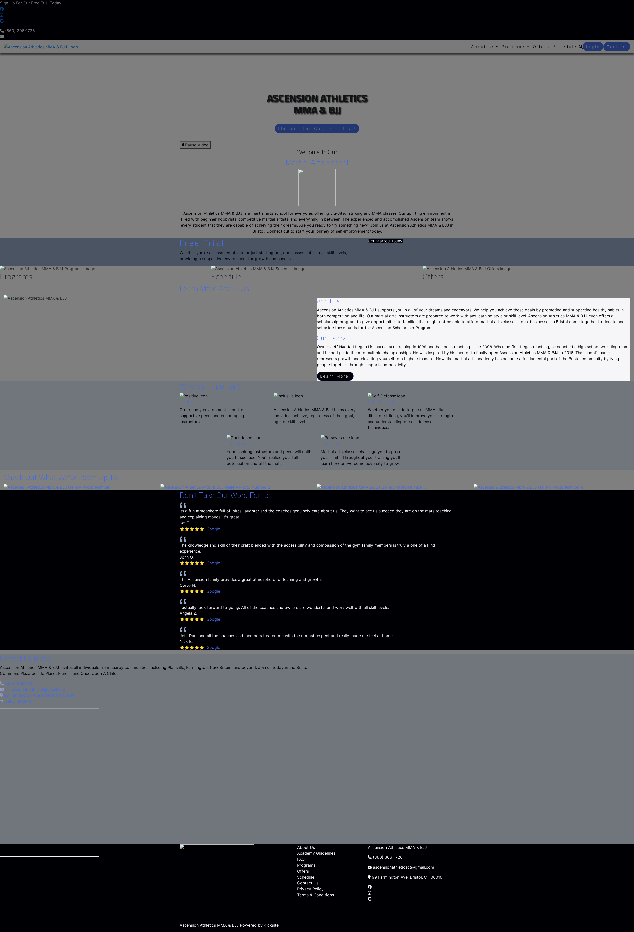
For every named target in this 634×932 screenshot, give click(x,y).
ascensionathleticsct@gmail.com (35, 689)
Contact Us (307, 882)
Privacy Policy (310, 888)
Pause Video (196, 144)
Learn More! (335, 376)
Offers (303, 871)
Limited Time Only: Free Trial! (317, 128)
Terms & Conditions (315, 894)
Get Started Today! (385, 241)
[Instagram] (369, 892)
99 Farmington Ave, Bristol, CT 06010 (39, 695)
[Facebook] (370, 886)
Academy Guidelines (316, 853)
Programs (306, 865)
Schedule (305, 877)
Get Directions (18, 701)
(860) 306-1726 (19, 683)
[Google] (369, 898)
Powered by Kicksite (259, 925)
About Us (306, 847)
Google (213, 528)
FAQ (301, 859)
